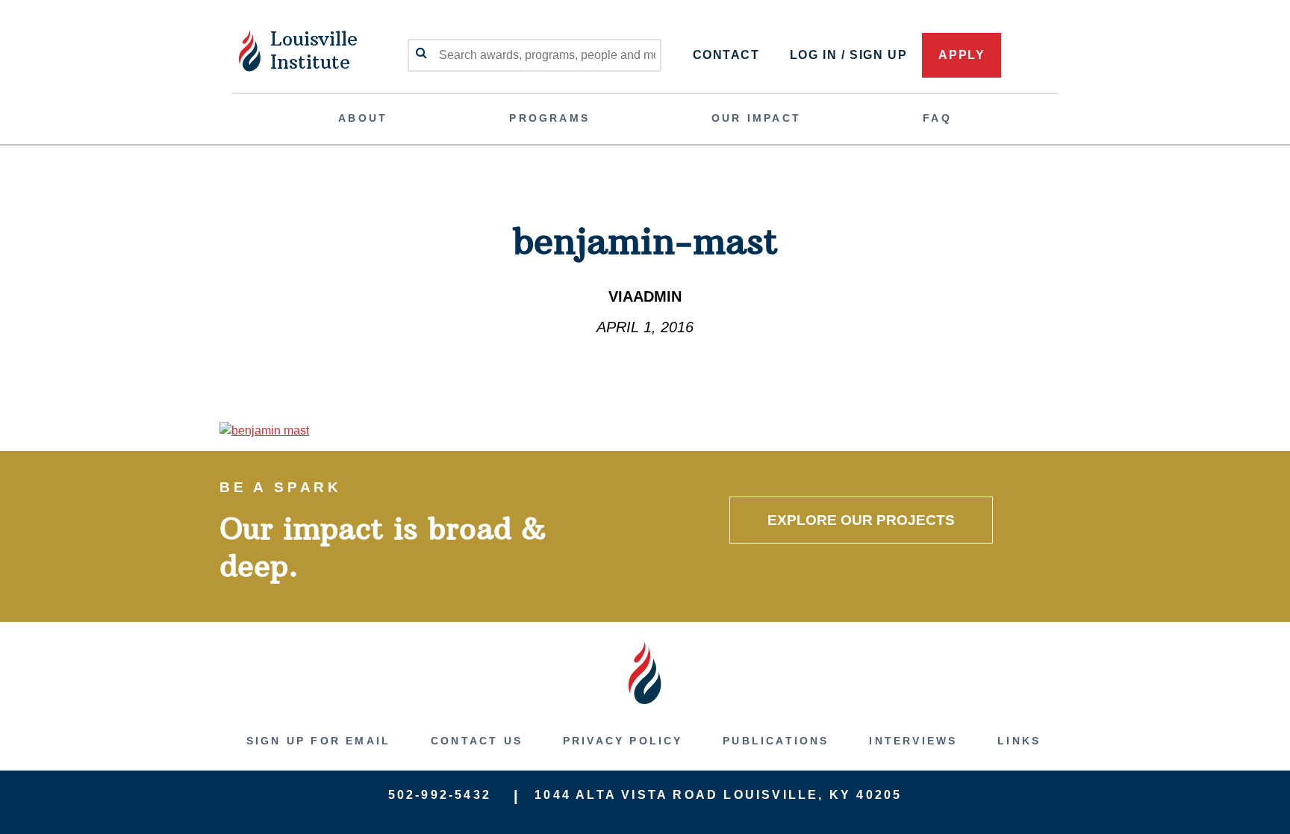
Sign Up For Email (318, 741)
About (362, 118)
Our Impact (756, 118)
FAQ (937, 118)
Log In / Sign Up (849, 55)
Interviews (913, 741)
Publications (776, 741)
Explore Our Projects (861, 520)
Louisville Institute (314, 50)
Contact (726, 55)
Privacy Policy (623, 741)
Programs (549, 118)
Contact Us (477, 741)
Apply (961, 55)
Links (1019, 741)
